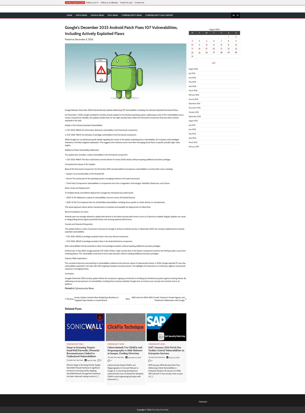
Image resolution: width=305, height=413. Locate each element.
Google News (97, 15)
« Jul (213, 63)
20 (214, 48)
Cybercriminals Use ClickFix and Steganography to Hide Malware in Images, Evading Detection (125, 350)
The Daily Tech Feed (160, 410)
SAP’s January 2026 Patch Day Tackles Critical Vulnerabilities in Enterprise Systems (166, 350)
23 (236, 48)
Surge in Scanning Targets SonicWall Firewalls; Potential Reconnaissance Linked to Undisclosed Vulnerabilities (83, 352)
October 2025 (194, 112)
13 (214, 44)
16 (236, 44)
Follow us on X (92, 3)
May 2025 (192, 134)
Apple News (81, 15)
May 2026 (192, 82)
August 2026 (193, 69)
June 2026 (192, 78)
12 (206, 44)
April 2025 (192, 138)
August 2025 (193, 121)
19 (206, 48)
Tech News (112, 15)
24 (192, 52)
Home (69, 15)
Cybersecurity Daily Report (159, 15)
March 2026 (193, 90)
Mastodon (203, 401)
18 (199, 48)
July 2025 (192, 125)
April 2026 (192, 86)
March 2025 (193, 142)
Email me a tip (126, 3)
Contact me (139, 3)
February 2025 (194, 147)
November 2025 (195, 108)
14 (221, 44)
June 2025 (192, 129)
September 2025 (195, 116)
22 (228, 48)
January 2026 (193, 99)
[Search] (237, 15)
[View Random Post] (233, 15)
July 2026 (192, 73)
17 (192, 48)
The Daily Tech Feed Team (75, 360)
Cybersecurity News (132, 15)
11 (199, 44)
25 (199, 52)
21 (221, 48)
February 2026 (194, 95)
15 (228, 44)
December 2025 (194, 103)
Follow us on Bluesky (109, 3)
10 (192, 44)
